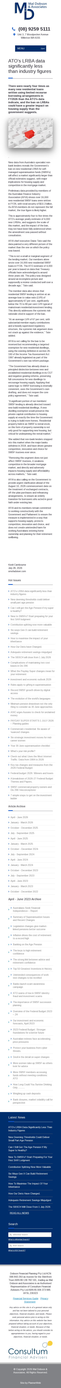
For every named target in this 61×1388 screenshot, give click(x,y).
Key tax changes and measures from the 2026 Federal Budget (32, 766)
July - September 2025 (22, 833)
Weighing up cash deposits (27, 1093)
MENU (31, 48)
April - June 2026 (19, 817)
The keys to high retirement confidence (27, 952)
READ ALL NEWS (19, 1213)
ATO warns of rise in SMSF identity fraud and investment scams (31, 994)
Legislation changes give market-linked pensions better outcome (30, 928)
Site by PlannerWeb (30, 1383)
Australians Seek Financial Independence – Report (26, 909)
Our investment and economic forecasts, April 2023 (28, 1022)
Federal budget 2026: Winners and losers (32, 773)
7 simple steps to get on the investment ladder (31, 797)
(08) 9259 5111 (34, 29)
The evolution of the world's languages (30, 698)
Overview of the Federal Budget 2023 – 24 (32, 1013)
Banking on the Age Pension (27, 944)
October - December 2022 (24, 891)
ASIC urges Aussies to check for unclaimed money (33, 714)
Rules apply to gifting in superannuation (31, 685)
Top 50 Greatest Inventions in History (32, 969)
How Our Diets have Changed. (26, 647)
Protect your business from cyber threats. (30, 1049)
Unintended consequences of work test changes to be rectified (31, 976)
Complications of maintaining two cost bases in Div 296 (30, 664)
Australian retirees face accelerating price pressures (31, 1040)
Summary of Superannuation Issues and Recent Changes (31, 918)
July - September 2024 (22, 854)
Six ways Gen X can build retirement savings (29, 631)
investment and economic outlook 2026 (31, 679)
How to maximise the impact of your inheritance (29, 640)
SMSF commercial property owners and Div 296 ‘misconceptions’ (31, 788)
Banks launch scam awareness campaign (29, 985)
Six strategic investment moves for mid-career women (31, 739)
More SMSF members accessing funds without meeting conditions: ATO (30, 1075)
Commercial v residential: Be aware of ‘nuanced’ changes (30, 730)
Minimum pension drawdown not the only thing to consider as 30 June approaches (31, 705)
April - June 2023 (19, 881)
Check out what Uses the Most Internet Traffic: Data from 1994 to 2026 (31, 758)
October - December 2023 (24, 870)
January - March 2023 (22, 886)
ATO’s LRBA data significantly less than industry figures (31, 593)
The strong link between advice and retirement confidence (31, 961)
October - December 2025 (24, 828)
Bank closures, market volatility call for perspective (33, 1101)
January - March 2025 (22, 844)
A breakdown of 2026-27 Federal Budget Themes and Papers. (32, 780)
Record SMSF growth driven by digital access (30, 692)
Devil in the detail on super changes (31, 1057)
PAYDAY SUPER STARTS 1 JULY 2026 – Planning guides (32, 722)
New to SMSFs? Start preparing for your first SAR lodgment (32, 618)
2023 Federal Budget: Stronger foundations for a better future (29, 1031)
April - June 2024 (19, 859)
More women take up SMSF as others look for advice (32, 1065)
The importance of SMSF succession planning (32, 1004)
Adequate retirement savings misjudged (31, 652)
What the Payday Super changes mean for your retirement (33, 673)
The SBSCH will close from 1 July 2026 (31, 657)
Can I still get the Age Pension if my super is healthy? (32, 609)
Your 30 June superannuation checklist (30, 746)
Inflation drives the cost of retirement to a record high (32, 937)
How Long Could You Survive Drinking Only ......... (32, 1086)
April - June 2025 (19, 838)
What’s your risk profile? (23, 751)
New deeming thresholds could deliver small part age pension (30, 601)
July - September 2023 (22, 875)
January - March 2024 (22, 865)
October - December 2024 (24, 849)
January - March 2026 (22, 822)
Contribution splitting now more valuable (31, 624)
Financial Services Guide (25, 1298)
